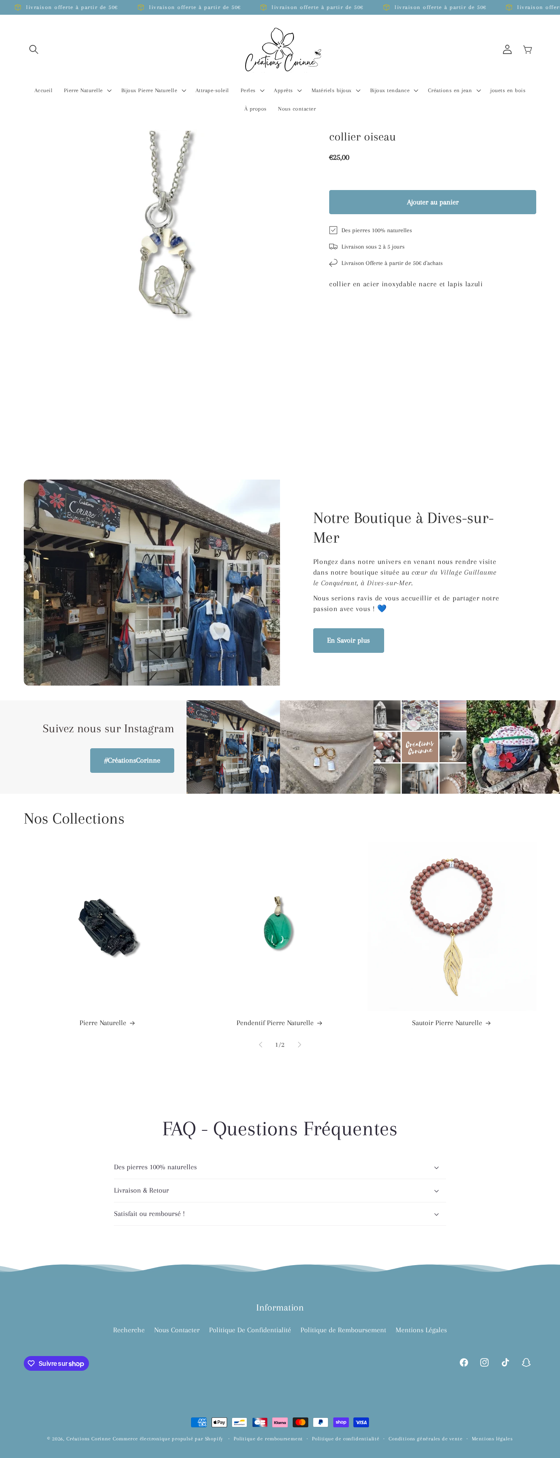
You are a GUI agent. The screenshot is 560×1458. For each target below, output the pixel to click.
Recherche (129, 1330)
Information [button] (280, 1307)
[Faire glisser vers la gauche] (261, 1044)
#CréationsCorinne (132, 760)
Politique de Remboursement (343, 1330)
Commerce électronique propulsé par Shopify (168, 1439)
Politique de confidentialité (346, 1439)
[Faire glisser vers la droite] (299, 1044)
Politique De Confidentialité (250, 1330)
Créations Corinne (88, 1439)
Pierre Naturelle (103, 1023)
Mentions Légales (421, 1330)
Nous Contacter (177, 1330)
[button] (34, 49)
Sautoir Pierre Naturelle (447, 1023)
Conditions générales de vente (425, 1439)
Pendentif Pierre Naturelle (275, 1023)
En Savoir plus (348, 640)
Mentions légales (492, 1439)
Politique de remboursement (268, 1439)
